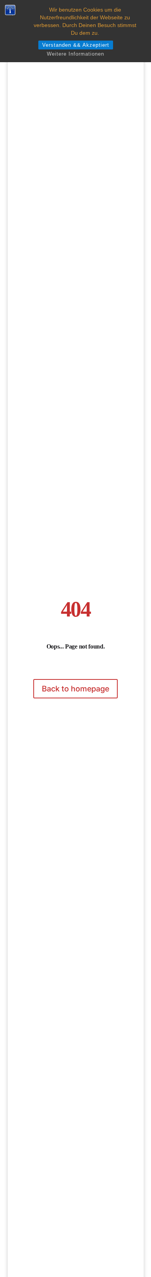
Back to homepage (75, 688)
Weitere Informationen (75, 54)
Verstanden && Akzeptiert (75, 45)
